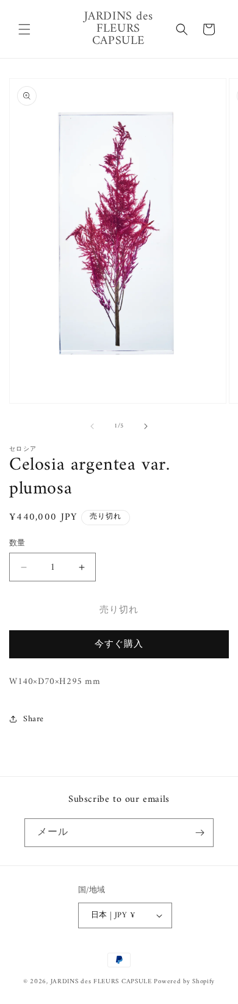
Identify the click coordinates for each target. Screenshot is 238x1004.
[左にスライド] (92, 426)
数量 (17, 543)
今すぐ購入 (119, 644)
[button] (24, 29)
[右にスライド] (145, 426)
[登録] (199, 832)
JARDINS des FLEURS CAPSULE (101, 982)
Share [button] (33, 719)
